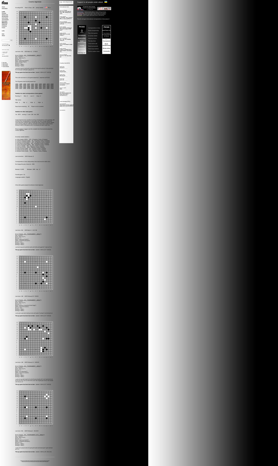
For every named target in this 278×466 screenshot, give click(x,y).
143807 (36, 86)
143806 (52, 85)
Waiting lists (5, 14)
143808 (28, 87)
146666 (32, 84)
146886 (24, 84)
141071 (44, 88)
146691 (36, 85)
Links (3, 30)
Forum (3, 27)
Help (3, 34)
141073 (52, 87)
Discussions (5, 63)
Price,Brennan (23, 371)
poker (43, 123)
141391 (40, 87)
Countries (31, 460)
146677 (20, 85)
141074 (32, 87)
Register (4, 13)
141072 (44, 87)
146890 (28, 84)
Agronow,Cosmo (23, 60)
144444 (16, 87)
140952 (36, 88)
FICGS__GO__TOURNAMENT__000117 (30, 55)
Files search (5, 65)
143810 (40, 86)
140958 (40, 88)
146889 (40, 84)
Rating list (4, 24)
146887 (16, 84)
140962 (32, 88)
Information (5, 8)
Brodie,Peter (22, 62)
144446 (28, 86)
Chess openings (36, 460)
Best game (4, 21)
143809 (24, 87)
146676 (40, 85)
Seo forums (38, 461)
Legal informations (43, 460)
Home (3, 6)
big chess (38, 122)
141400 (52, 88)
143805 (32, 86)
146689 (16, 85)
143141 (16, 88)
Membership (5, 16)
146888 (44, 84)
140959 (36, 87)
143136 (48, 85)
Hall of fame (5, 18)
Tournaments (5, 19)
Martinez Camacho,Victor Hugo (27, 305)
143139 (20, 87)
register (21, 129)
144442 (16, 86)
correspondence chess (42, 120)
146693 (32, 85)
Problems (4, 26)
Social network (6, 66)
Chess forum (23, 460)
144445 (20, 86)
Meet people (42, 461)
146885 (20, 84)
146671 (28, 85)
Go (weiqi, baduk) (49, 122)
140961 (24, 88)
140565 (48, 87)
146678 (48, 84)
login (26, 129)
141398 (28, 88)
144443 (48, 86)
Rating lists (27, 460)
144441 (44, 86)
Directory (46, 461)
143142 (52, 86)
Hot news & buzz (80, 13)
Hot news (5, 62)
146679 (44, 85)
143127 (20, 88)
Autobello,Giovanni (24, 240)
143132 (24, 86)
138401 (48, 88)
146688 (24, 85)
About (3, 35)
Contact (48, 460)
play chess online (5, 45)
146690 (52, 84)
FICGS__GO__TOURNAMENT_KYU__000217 (31, 434)
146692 (36, 84)
